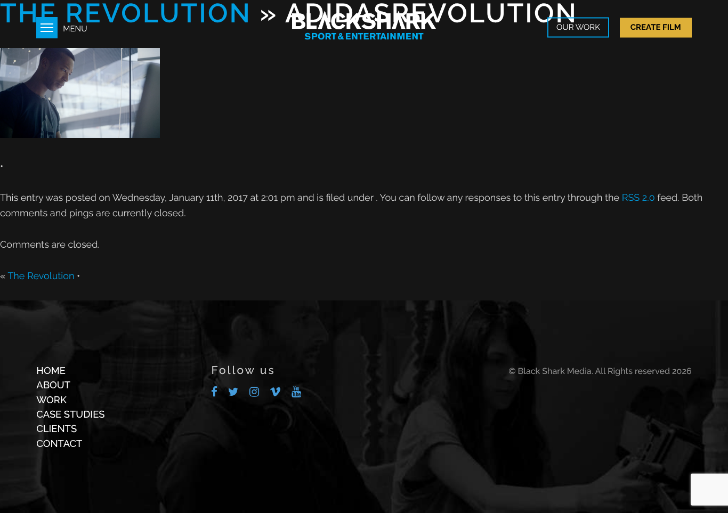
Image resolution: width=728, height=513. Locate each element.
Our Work (578, 27)
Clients (56, 429)
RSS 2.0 (638, 197)
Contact (59, 444)
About (53, 385)
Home (51, 371)
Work (51, 400)
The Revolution (40, 276)
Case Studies (70, 414)
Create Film (655, 27)
